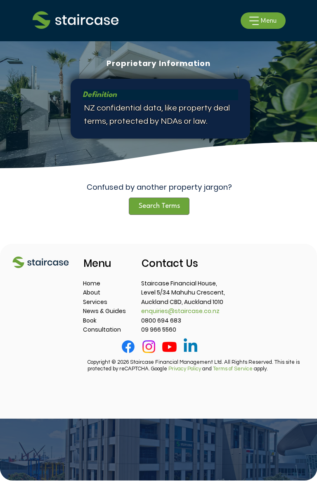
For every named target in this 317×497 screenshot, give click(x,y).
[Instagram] (148, 346)
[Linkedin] (190, 346)
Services (95, 302)
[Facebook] (128, 346)
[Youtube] (169, 346)
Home (91, 283)
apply (240, 369)
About (91, 292)
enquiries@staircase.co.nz (180, 311)
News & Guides (104, 311)
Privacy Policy (184, 369)
